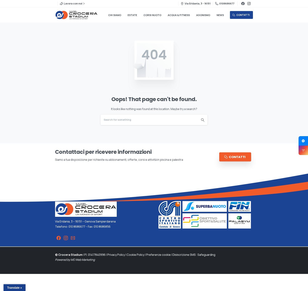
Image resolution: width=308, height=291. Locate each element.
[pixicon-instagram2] (65, 237)
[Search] (202, 119)
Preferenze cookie (158, 255)
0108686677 (226, 3)
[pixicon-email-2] (72, 237)
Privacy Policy (116, 255)
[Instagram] (249, 3)
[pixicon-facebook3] (58, 237)
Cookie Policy (135, 255)
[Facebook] (243, 3)
